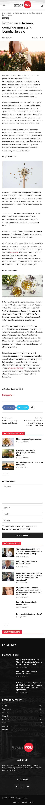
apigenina (14, 252)
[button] (41, 5)
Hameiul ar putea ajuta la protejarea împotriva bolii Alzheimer (26, 453)
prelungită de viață (15, 368)
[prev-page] (3, 473)
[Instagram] (22, 786)
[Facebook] (17, 786)
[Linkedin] (28, 786)
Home (4, 13)
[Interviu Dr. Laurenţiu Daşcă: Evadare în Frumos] (8, 564)
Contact (31, 802)
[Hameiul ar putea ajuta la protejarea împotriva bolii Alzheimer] (8, 453)
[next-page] (7, 473)
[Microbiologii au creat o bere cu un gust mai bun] (8, 465)
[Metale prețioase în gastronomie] (8, 442)
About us (16, 802)
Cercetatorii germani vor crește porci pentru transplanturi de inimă (33, 423)
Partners (24, 802)
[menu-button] (4, 6)
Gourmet (11, 13)
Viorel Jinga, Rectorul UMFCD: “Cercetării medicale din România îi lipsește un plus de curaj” (29, 551)
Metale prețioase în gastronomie (28, 439)
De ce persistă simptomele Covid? (29, 614)
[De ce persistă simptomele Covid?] (8, 617)
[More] (32, 407)
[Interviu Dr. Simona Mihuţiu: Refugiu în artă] (8, 605)
